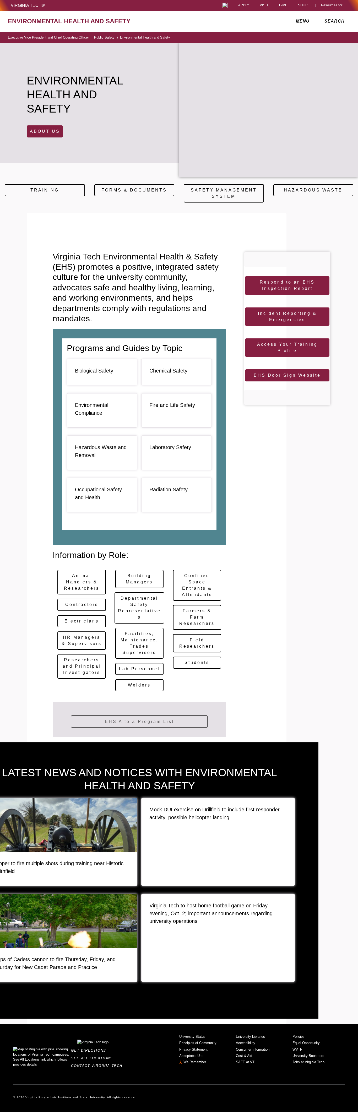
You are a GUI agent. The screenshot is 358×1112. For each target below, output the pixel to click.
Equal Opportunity (306, 1043)
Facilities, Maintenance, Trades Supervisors (139, 643)
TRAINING (44, 190)
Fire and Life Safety (172, 405)
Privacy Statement (193, 1049)
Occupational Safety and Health (98, 493)
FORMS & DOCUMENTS (134, 190)
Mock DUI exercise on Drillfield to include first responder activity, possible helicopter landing (214, 813)
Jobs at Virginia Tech (308, 1062)
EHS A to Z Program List (139, 721)
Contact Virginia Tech (98, 1066)
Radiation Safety (168, 489)
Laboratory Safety (170, 447)
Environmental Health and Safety (145, 37)
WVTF (297, 1049)
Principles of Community (197, 1043)
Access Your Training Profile (287, 347)
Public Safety (106, 37)
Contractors (81, 604)
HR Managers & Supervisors (82, 640)
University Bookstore (308, 1056)
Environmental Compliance (91, 409)
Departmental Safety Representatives (139, 607)
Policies (298, 1037)
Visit (264, 5)
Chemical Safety (168, 371)
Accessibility (245, 1043)
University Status (192, 1037)
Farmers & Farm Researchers (197, 617)
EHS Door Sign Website (287, 375)
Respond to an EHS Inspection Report (287, 285)
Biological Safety (94, 371)
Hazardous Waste (313, 190)
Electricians (81, 621)
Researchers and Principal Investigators (82, 666)
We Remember (194, 1062)
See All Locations (93, 1058)
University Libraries (250, 1037)
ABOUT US (45, 131)
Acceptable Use (191, 1056)
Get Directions (90, 1050)
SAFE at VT (245, 1062)
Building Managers (139, 578)
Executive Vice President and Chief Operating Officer (50, 37)
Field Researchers (197, 643)
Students (197, 662)
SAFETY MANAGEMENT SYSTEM (224, 193)
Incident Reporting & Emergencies (287, 316)
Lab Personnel (139, 669)
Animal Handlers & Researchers (81, 581)
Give (283, 5)
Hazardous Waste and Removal (101, 451)
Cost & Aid (244, 1056)
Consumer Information (252, 1049)
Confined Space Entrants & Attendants (197, 585)
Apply (243, 5)
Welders (139, 685)
